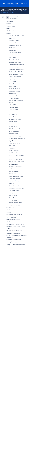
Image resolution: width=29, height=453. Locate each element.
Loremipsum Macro (14, 114)
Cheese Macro (12, 50)
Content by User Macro (15, 62)
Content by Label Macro (15, 59)
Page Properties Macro (15, 136)
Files (8, 28)
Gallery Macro (12, 86)
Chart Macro (12, 47)
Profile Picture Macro (14, 153)
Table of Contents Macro (15, 185)
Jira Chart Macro (13, 104)
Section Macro (12, 173)
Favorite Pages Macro (14, 84)
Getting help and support (13, 242)
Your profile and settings (13, 205)
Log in (22, 3)
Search (9, 212)
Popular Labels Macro (14, 150)
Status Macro (12, 183)
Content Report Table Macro (16, 64)
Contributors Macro (14, 67)
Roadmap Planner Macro (15, 166)
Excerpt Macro (13, 79)
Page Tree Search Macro (15, 143)
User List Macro (13, 195)
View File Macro (13, 200)
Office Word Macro (14, 131)
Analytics (9, 210)
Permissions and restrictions (14, 214)
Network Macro (13, 121)
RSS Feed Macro (13, 169)
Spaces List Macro (14, 181)
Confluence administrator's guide (15, 224)
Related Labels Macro (14, 164)
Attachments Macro (14, 40)
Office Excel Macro (14, 126)
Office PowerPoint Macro (15, 128)
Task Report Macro (14, 190)
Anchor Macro (12, 38)
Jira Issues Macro (13, 107)
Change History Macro (15, 45)
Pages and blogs (11, 26)
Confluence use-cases (13, 222)
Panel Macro (12, 145)
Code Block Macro (13, 55)
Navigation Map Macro (15, 119)
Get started (10, 21)
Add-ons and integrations (13, 219)
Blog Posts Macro (13, 43)
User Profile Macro (13, 197)
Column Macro (12, 57)
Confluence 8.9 (14, 16)
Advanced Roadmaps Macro (16, 35)
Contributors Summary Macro (16, 69)
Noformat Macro (13, 124)
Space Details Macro (14, 178)
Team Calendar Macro (14, 193)
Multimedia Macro (13, 116)
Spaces (9, 23)
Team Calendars (11, 217)
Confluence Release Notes (14, 239)
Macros (9, 33)
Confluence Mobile (12, 31)
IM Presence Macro (14, 96)
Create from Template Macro (16, 71)
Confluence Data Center (13, 233)
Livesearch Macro (13, 112)
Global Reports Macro (14, 88)
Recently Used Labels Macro (16, 161)
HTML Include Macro (14, 91)
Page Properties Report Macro (17, 138)
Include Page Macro (14, 98)
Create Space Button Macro (16, 74)
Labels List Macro (13, 109)
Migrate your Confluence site (14, 230)
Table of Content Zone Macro (16, 188)
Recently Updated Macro (15, 159)
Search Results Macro (14, 171)
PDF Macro (12, 148)
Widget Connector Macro (15, 202)
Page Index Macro (13, 133)
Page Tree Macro (13, 141)
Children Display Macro (15, 52)
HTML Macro (12, 93)
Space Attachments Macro (16, 176)
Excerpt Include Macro (15, 76)
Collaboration (10, 207)
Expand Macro (12, 81)
